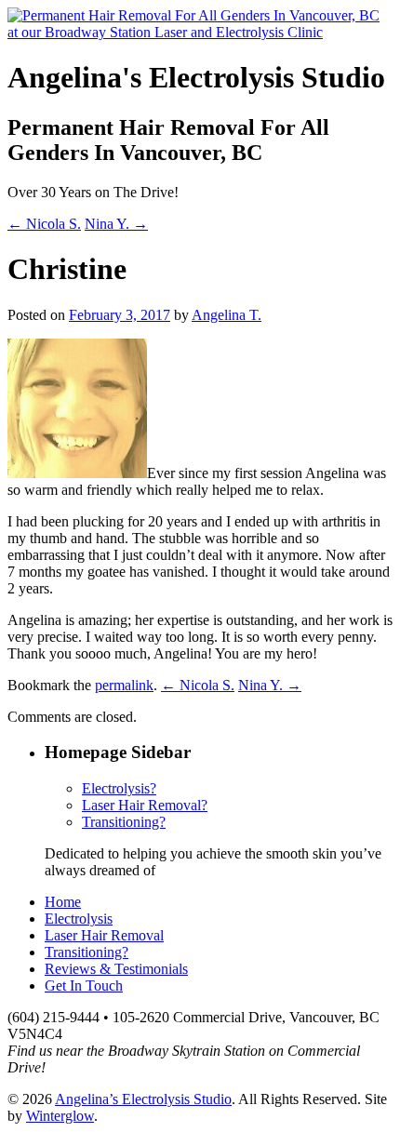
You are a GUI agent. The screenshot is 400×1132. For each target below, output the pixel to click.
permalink (124, 685)
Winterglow (60, 1116)
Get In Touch (84, 985)
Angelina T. (226, 315)
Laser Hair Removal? (144, 805)
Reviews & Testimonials (116, 969)
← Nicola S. (44, 224)
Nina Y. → (116, 224)
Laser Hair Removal (104, 935)
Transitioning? (124, 822)
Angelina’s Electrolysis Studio (143, 1099)
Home (63, 902)
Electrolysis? (119, 788)
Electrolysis (79, 918)
